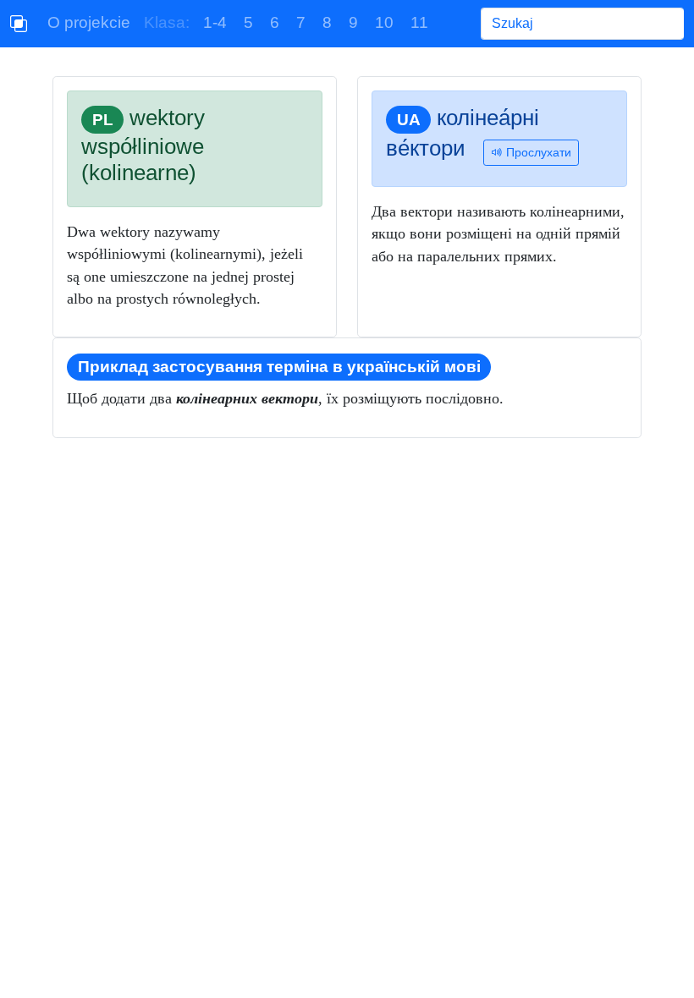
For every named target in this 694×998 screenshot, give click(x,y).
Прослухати (537, 152)
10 (384, 22)
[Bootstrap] (18, 23)
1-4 (215, 22)
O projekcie (88, 22)
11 (419, 22)
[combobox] (582, 24)
